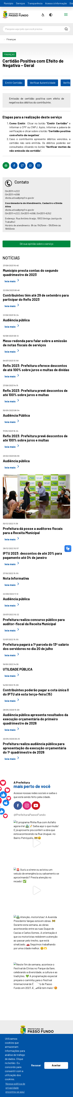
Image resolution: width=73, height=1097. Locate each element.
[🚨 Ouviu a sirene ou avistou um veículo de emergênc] (37, 890)
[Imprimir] (6, 165)
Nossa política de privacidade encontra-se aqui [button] (15, 1087)
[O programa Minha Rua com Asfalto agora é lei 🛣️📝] (37, 843)
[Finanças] (15, 15)
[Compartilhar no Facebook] (14, 165)
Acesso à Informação (56, 3)
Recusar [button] (36, 1065)
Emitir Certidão (13, 82)
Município (8, 3)
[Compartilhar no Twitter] (22, 165)
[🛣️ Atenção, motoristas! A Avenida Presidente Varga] (37, 938)
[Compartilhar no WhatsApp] (30, 165)
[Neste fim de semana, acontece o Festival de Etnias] (37, 985)
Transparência (35, 3)
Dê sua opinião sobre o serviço (36, 243)
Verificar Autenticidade (43, 82)
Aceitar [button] (56, 1065)
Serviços (20, 3)
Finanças (11, 39)
